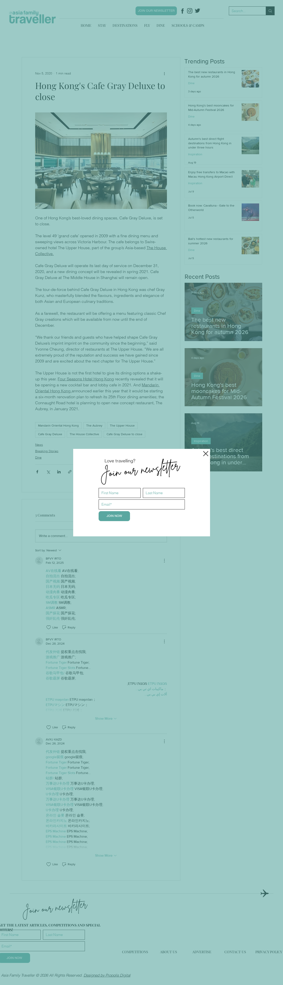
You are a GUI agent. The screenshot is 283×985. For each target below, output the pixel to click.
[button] (205, 453)
